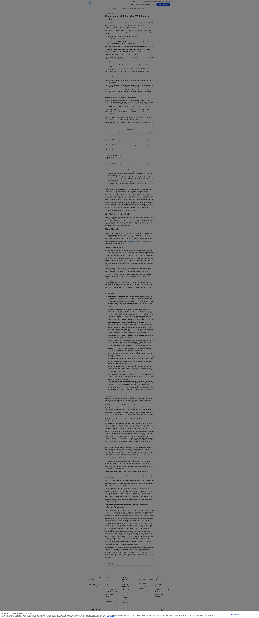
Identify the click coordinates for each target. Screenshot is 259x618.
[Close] (256, 614)
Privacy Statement (110, 616)
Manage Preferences (235, 614)
